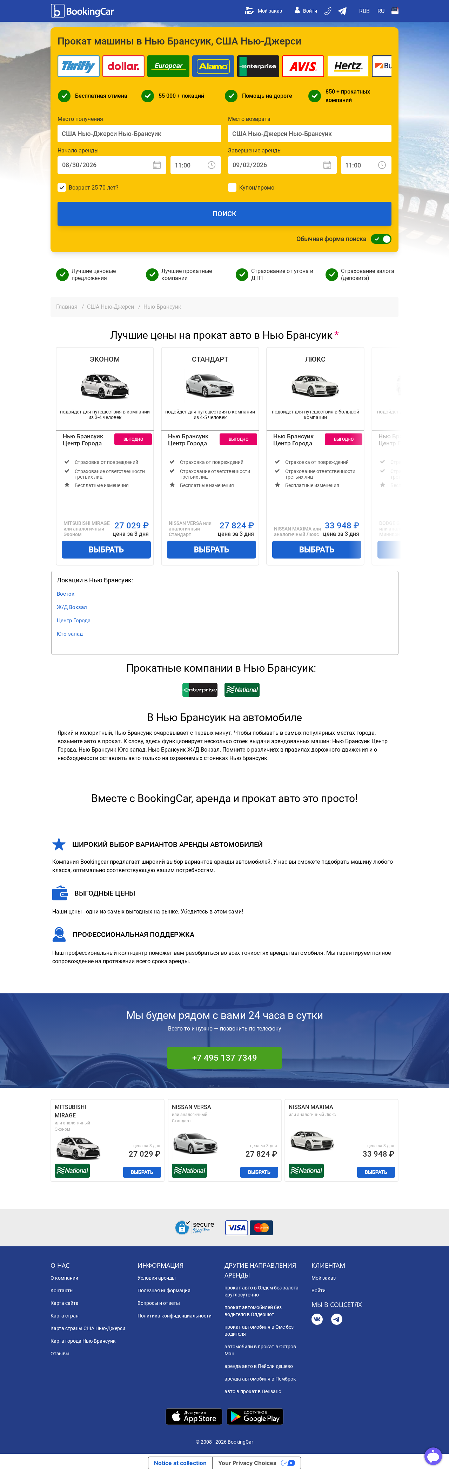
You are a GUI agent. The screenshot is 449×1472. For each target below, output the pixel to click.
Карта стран (65, 1316)
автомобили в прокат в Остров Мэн (260, 1350)
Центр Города (74, 620)
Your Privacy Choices (247, 1462)
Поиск (224, 214)
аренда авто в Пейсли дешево (258, 1366)
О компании (64, 1278)
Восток (65, 594)
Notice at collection (180, 1462)
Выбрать (106, 549)
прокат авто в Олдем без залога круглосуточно (261, 1291)
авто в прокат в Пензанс (252, 1391)
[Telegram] (336, 1320)
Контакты (62, 1290)
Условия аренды (157, 1278)
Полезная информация (164, 1290)
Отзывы (60, 1353)
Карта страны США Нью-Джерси (88, 1328)
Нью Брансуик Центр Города (83, 440)
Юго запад (70, 634)
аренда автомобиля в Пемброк (260, 1379)
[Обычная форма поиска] (379, 239)
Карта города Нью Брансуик (83, 1341)
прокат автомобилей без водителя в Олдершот (253, 1311)
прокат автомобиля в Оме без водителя (259, 1330)
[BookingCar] (83, 11)
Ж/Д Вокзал (72, 607)
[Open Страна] (394, 11)
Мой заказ (270, 11)
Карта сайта (65, 1303)
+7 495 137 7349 (224, 1058)
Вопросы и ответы (159, 1303)
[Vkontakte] (317, 1320)
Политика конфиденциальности (175, 1316)
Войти (310, 11)
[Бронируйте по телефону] (328, 11)
